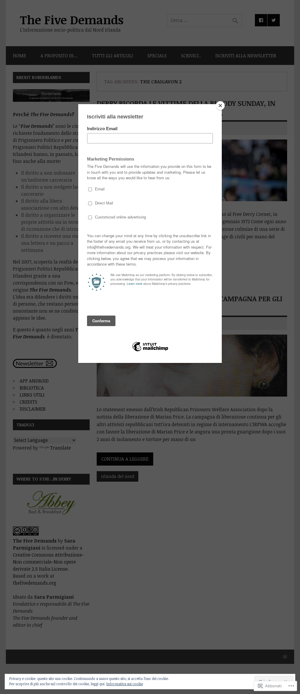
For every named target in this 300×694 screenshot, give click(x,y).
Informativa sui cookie (124, 683)
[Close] (220, 105)
